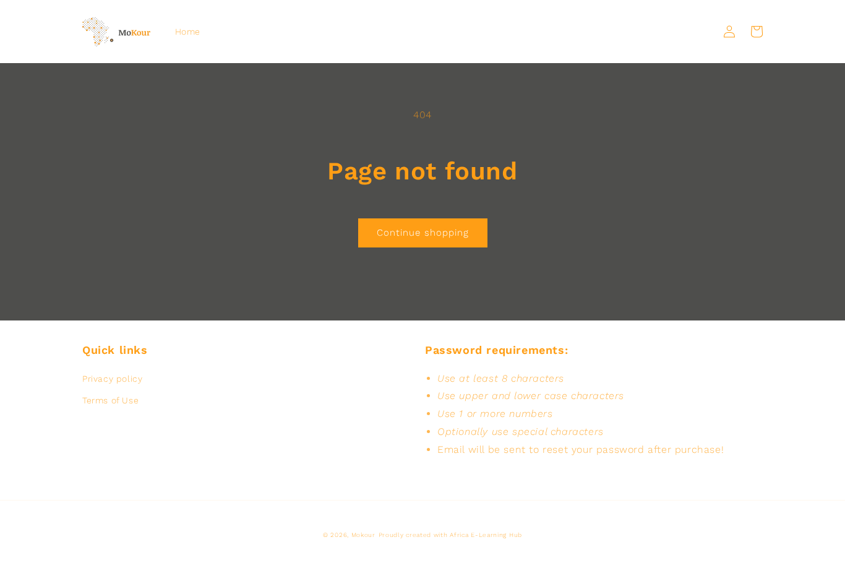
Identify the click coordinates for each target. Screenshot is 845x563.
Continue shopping (423, 232)
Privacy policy (112, 379)
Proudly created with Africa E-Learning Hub (450, 534)
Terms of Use (110, 400)
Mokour (363, 534)
